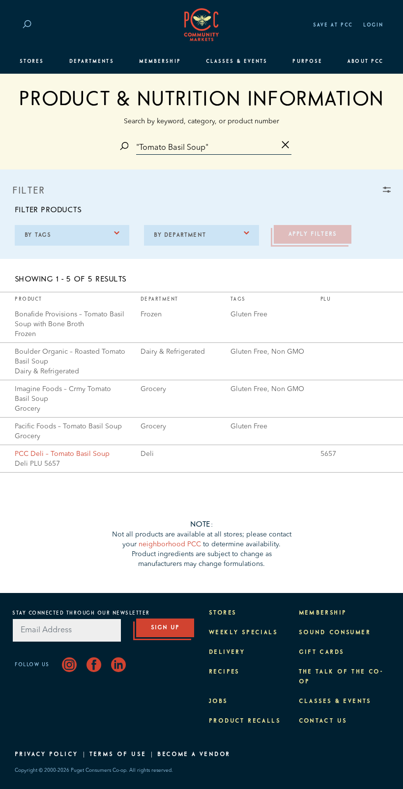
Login (373, 25)
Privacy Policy (46, 755)
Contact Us (323, 721)
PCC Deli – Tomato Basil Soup (62, 454)
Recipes (224, 672)
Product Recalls (245, 721)
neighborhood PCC (170, 544)
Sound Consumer (335, 633)
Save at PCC (333, 25)
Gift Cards (322, 652)
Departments (91, 61)
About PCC (365, 61)
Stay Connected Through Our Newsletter (81, 613)
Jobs (218, 701)
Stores (32, 61)
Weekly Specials (243, 633)
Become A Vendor (193, 755)
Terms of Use (117, 755)
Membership (160, 61)
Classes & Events (236, 61)
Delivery (227, 652)
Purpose (307, 61)
